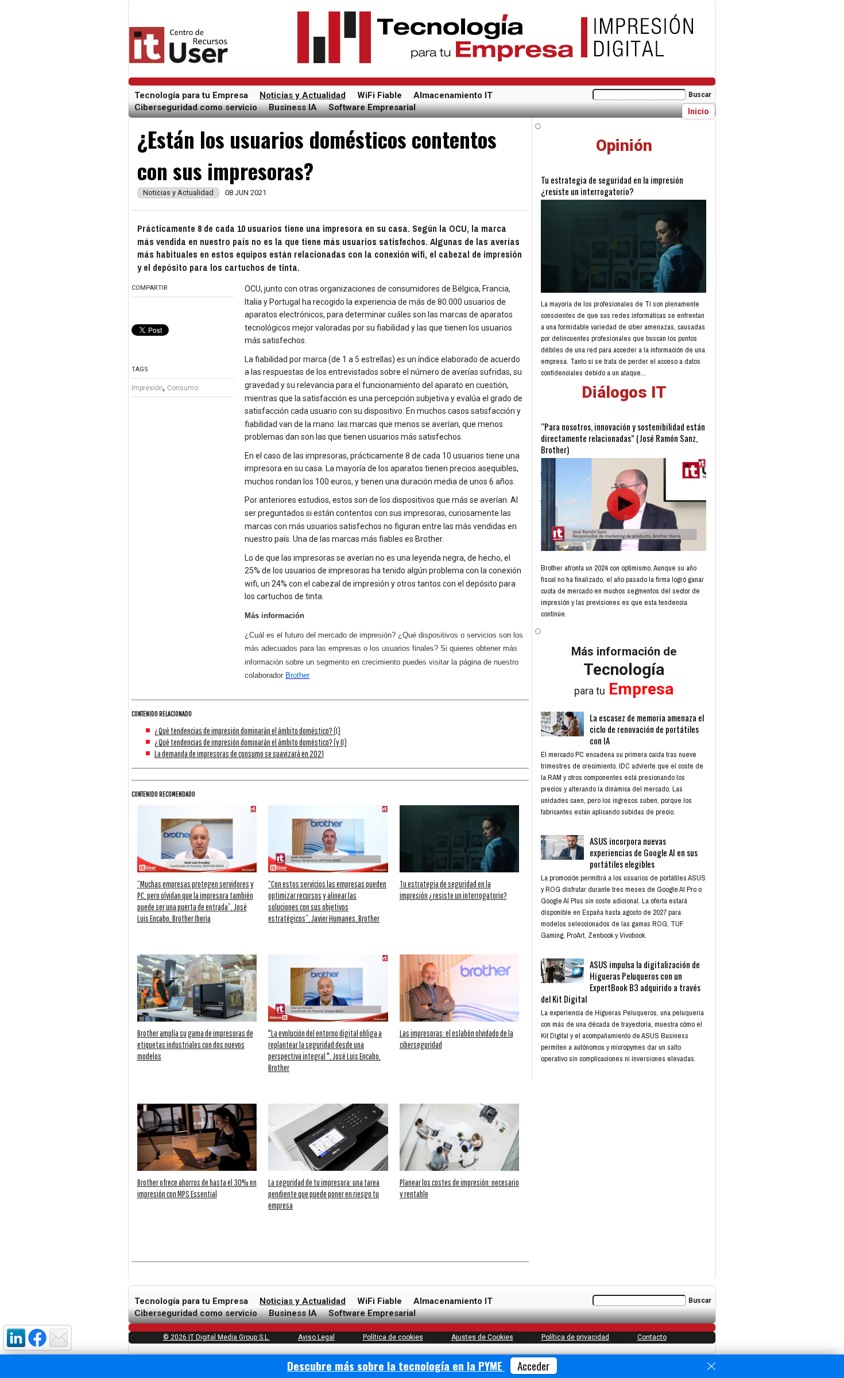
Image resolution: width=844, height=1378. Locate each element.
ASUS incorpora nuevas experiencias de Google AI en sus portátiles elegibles (644, 852)
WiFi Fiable (379, 95)
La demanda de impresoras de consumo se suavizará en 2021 (239, 753)
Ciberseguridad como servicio (195, 107)
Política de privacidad (575, 1337)
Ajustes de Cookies (482, 1337)
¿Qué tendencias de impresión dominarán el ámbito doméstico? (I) (247, 730)
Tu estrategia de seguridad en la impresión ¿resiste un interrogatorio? (612, 185)
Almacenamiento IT (453, 95)
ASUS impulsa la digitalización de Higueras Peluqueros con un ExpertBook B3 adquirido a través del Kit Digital (620, 981)
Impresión (147, 388)
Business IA (293, 107)
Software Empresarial (372, 107)
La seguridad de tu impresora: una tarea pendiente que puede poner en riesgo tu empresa (324, 1193)
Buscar (699, 95)
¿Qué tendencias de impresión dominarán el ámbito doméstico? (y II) (250, 742)
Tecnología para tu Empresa (191, 95)
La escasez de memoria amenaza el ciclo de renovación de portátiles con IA (647, 729)
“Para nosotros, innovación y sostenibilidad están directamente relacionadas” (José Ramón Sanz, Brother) (623, 438)
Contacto (652, 1337)
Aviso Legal (316, 1337)
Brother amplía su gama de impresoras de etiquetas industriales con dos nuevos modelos (195, 1044)
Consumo (182, 388)
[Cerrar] (711, 1366)
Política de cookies (393, 1337)
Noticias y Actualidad (303, 95)
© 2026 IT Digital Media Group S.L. (216, 1337)
